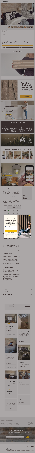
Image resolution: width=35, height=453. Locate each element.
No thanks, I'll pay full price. (11, 232)
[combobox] (6, 227)
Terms (11, 236)
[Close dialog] (30, 216)
